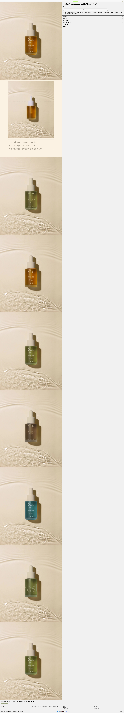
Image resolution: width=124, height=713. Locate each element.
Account (64, 707)
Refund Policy (15, 711)
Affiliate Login (66, 709)
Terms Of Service (8, 711)
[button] (122, 1)
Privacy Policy (20, 711)
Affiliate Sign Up (66, 708)
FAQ (94, 707)
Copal (2, 1)
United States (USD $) (120, 711)
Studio (64, 706)
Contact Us (96, 706)
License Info (96, 708)
